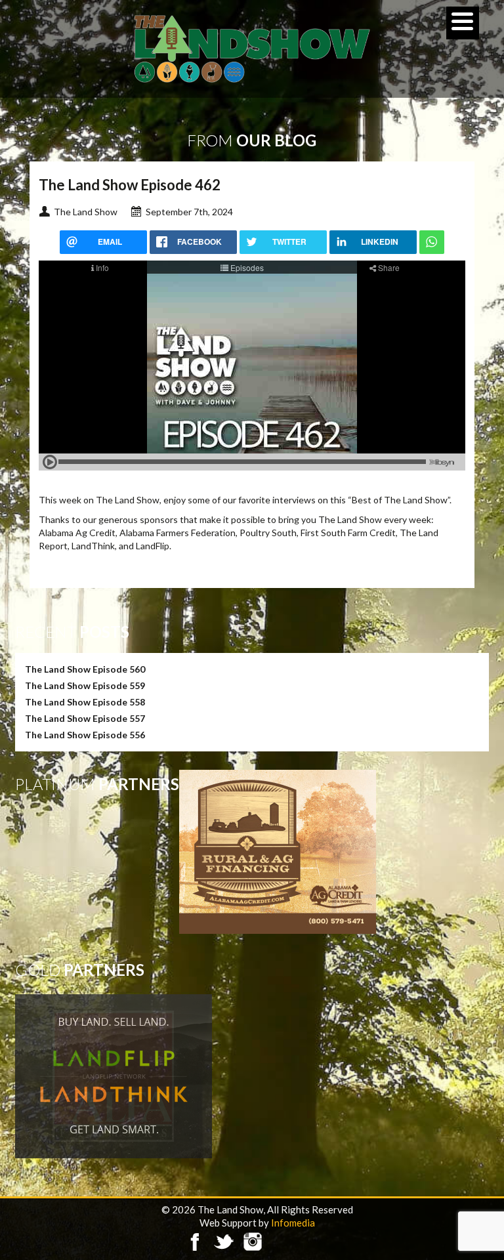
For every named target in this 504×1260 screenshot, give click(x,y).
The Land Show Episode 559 (85, 685)
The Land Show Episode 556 (85, 734)
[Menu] (462, 23)
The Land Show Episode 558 (85, 701)
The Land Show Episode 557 (85, 718)
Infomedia (293, 1222)
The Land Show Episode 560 (85, 669)
